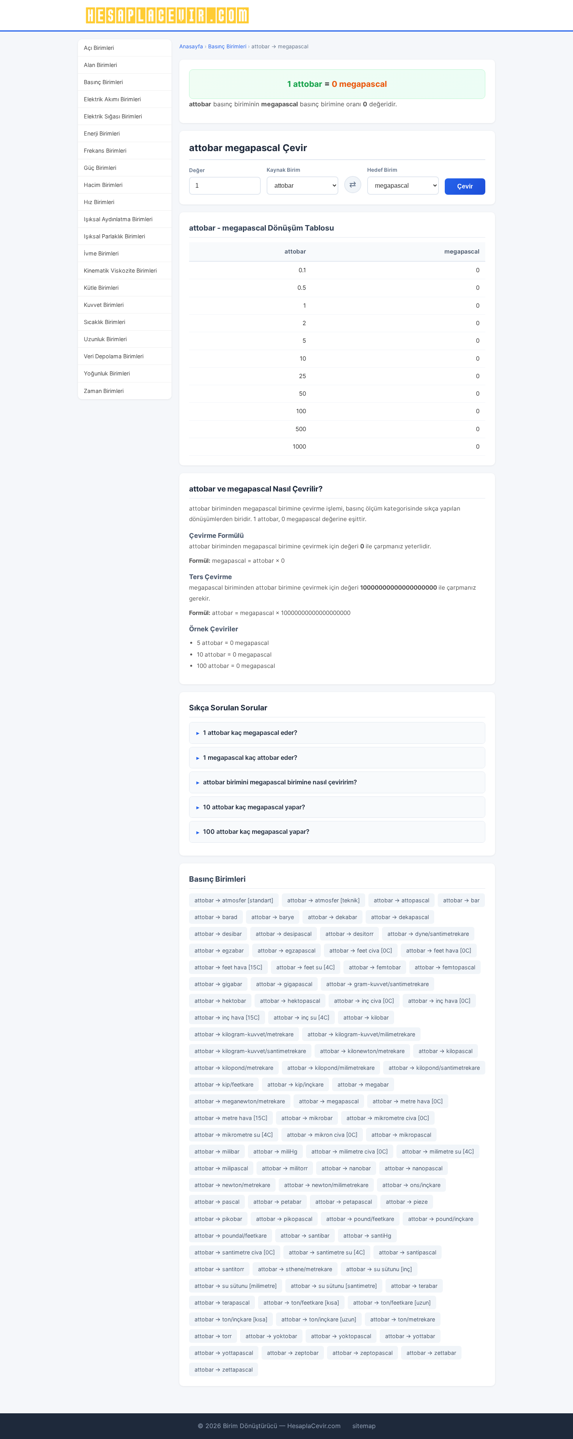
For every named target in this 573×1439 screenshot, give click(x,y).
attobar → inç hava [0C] (439, 1000)
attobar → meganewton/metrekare (240, 1101)
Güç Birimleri (100, 167)
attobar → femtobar (375, 967)
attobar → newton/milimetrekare (326, 1185)
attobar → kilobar (366, 1017)
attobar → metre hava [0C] (408, 1101)
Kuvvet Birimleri (104, 304)
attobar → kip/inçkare (295, 1084)
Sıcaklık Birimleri (104, 322)
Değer (197, 170)
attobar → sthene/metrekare (295, 1269)
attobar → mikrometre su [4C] (234, 1134)
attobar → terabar (414, 1285)
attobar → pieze (407, 1201)
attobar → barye (272, 917)
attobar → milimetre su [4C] (438, 1151)
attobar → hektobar (220, 1000)
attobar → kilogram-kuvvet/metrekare (244, 1034)
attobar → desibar (218, 933)
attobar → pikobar (218, 1218)
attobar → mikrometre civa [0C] (388, 1118)
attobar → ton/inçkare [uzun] (318, 1319)
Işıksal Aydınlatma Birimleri (118, 219)
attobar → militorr (285, 1168)
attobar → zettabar (431, 1352)
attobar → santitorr (219, 1269)
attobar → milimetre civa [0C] (349, 1151)
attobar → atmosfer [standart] (234, 900)
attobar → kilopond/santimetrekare (434, 1067)
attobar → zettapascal (224, 1369)
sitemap (364, 1426)
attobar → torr (213, 1336)
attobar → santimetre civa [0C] (235, 1252)
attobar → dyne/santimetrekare (428, 933)
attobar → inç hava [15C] (227, 1017)
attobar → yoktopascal (341, 1336)
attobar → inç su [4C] (301, 1017)
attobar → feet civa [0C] (360, 950)
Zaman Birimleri (104, 390)
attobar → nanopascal (413, 1168)
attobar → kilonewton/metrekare (362, 1051)
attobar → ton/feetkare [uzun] (392, 1302)
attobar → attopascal (401, 900)
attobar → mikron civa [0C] (322, 1134)
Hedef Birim (382, 170)
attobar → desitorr (349, 933)
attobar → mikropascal (401, 1134)
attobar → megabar (363, 1084)
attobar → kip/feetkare (224, 1084)
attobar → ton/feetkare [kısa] (301, 1302)
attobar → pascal (217, 1201)
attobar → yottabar (410, 1336)
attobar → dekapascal (400, 917)
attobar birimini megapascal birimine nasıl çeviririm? (280, 782)
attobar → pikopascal (284, 1218)
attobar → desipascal (283, 933)
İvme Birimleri (101, 253)
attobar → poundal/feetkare (231, 1235)
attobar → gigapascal (284, 984)
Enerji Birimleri (102, 133)
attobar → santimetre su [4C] (327, 1252)
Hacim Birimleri (103, 184)
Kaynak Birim (283, 170)
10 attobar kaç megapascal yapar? (254, 807)
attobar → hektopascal (290, 1000)
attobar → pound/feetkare (360, 1218)
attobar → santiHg (367, 1235)
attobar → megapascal (329, 1101)
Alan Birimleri (100, 65)
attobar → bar (461, 900)
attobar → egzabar (219, 950)
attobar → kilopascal (445, 1051)
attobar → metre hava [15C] (231, 1118)
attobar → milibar (217, 1151)
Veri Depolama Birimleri (113, 356)
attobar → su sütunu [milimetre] (236, 1285)
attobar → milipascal (221, 1168)
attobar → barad (216, 917)
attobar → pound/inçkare (440, 1218)
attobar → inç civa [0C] (364, 1000)
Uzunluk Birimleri (105, 339)
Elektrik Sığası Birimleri (113, 116)
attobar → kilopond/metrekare (234, 1067)
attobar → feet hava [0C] (438, 950)
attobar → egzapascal (286, 950)
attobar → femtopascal (445, 967)
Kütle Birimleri (101, 287)
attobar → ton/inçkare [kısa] (231, 1319)
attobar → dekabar (332, 917)
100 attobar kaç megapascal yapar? (256, 831)
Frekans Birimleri (105, 150)
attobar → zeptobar (292, 1352)
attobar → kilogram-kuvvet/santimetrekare (250, 1051)
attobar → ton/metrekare (402, 1319)
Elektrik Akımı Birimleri (112, 99)
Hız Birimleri (99, 202)
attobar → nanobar (346, 1168)
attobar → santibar (305, 1235)
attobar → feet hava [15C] (228, 967)
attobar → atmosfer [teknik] (323, 900)
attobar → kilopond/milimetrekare (331, 1067)
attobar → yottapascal (224, 1352)
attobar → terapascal (222, 1302)
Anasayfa (191, 46)
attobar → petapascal (343, 1201)
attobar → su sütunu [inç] (379, 1269)
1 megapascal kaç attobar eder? (250, 757)
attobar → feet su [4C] (305, 967)
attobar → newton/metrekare (232, 1185)
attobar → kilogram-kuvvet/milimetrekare (361, 1034)
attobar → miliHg (275, 1151)
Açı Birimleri (99, 47)
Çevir (465, 186)
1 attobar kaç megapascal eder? (250, 732)
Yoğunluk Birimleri (107, 373)
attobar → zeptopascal (362, 1352)
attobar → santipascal (407, 1252)
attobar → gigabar (218, 984)
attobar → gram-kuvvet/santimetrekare (377, 984)
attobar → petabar (277, 1201)
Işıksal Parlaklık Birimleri (114, 236)
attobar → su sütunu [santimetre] (334, 1285)
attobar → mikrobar (306, 1118)
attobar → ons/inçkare (411, 1185)
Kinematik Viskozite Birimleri (120, 270)
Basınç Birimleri (103, 82)
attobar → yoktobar (271, 1336)
